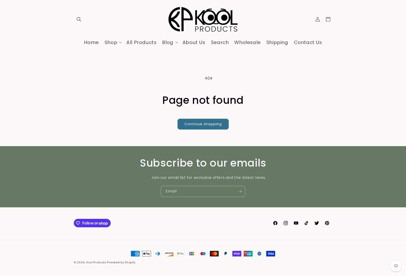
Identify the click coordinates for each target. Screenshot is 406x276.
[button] (79, 19)
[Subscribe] (240, 191)
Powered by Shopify (121, 262)
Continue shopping (203, 123)
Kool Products (96, 262)
